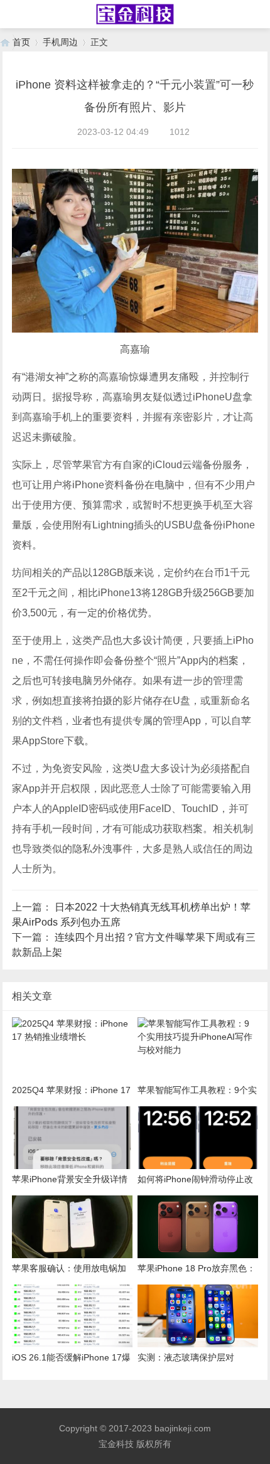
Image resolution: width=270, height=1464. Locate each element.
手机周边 (60, 42)
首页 (21, 42)
